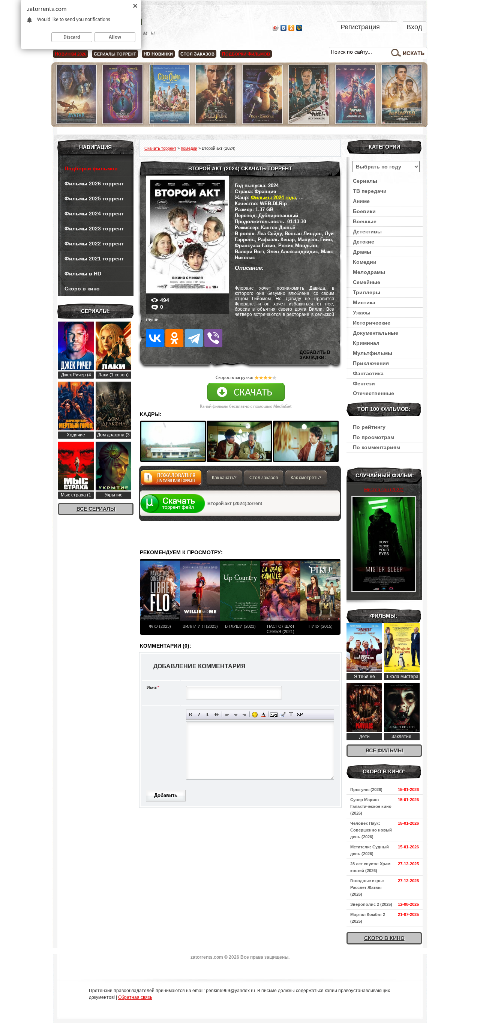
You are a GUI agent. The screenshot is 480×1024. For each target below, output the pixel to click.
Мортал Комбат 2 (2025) (367, 917)
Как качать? (224, 477)
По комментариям (376, 447)
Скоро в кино (82, 289)
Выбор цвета (263, 714)
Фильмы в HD (82, 274)
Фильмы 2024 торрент (94, 214)
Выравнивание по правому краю (244, 714)
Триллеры (366, 292)
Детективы (367, 232)
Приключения (371, 363)
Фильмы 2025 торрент (94, 198)
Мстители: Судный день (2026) (369, 850)
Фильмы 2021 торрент (94, 259)
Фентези (364, 383)
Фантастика (368, 373)
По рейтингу (369, 427)
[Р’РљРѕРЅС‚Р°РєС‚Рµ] (155, 338)
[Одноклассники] (292, 28)
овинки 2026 (70, 54)
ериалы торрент (115, 54)
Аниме (361, 201)
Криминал (366, 343)
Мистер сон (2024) (384, 489)
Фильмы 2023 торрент (94, 229)
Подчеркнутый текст (208, 714)
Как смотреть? (306, 477)
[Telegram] (194, 338)
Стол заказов (263, 477)
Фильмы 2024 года (273, 197)
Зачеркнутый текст (216, 714)
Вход (414, 27)
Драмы (362, 252)
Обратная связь (135, 997)
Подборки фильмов (91, 168)
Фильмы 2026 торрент (94, 183)
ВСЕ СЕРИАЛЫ (96, 509)
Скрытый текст (274, 714)
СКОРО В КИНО (384, 938)
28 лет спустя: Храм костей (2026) (370, 867)
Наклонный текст (199, 714)
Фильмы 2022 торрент (94, 244)
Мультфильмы (372, 353)
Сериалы (365, 181)
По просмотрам (373, 437)
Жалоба (171, 479)
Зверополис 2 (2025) (371, 904)
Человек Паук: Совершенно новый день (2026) (371, 830)
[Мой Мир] (299, 28)
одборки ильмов (246, 54)
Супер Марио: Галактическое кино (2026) (371, 806)
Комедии (364, 262)
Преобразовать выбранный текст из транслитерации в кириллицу (291, 714)
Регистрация (360, 27)
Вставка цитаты (282, 714)
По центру (235, 714)
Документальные (375, 333)
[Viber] (213, 338)
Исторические (371, 323)
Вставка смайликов (254, 714)
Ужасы (361, 313)
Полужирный (190, 714)
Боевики (364, 211)
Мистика (364, 302)
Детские (363, 242)
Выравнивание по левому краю (227, 714)
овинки (158, 54)
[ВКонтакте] (284, 28)
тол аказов (197, 54)
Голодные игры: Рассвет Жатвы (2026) (367, 887)
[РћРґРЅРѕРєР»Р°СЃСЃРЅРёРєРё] (174, 338)
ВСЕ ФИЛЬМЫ (384, 750)
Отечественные (373, 393)
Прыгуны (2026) (366, 789)
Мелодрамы (369, 272)
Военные (364, 221)
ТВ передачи (370, 191)
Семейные (366, 282)
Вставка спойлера (300, 714)
